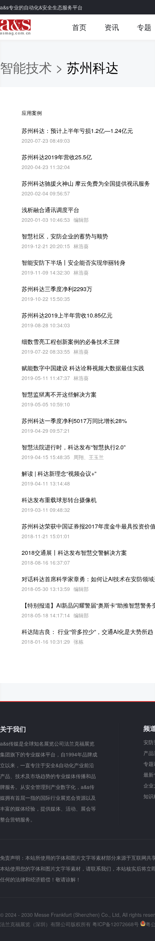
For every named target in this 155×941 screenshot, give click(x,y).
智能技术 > (33, 67)
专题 (144, 27)
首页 (79, 27)
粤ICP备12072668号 (115, 924)
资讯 (112, 27)
